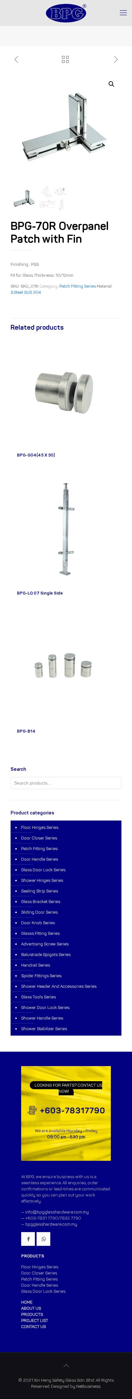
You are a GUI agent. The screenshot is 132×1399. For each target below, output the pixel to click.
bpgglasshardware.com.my (51, 1224)
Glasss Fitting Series (40, 933)
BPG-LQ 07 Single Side (40, 593)
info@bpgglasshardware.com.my (57, 1212)
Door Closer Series (39, 838)
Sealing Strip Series (39, 891)
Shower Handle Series (42, 1018)
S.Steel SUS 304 (26, 292)
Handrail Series (35, 965)
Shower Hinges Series (42, 880)
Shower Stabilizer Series (44, 1028)
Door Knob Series (38, 922)
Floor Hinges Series (39, 827)
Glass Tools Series (38, 997)
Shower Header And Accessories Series (58, 986)
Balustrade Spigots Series (45, 954)
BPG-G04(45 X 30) (36, 455)
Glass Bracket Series (40, 901)
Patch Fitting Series (77, 286)
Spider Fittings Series (41, 975)
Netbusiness (88, 1386)
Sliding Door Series (39, 912)
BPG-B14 (26, 731)
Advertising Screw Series (45, 944)
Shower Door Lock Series (45, 1007)
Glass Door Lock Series (43, 869)
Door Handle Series (39, 859)
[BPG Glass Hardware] (66, 12)
